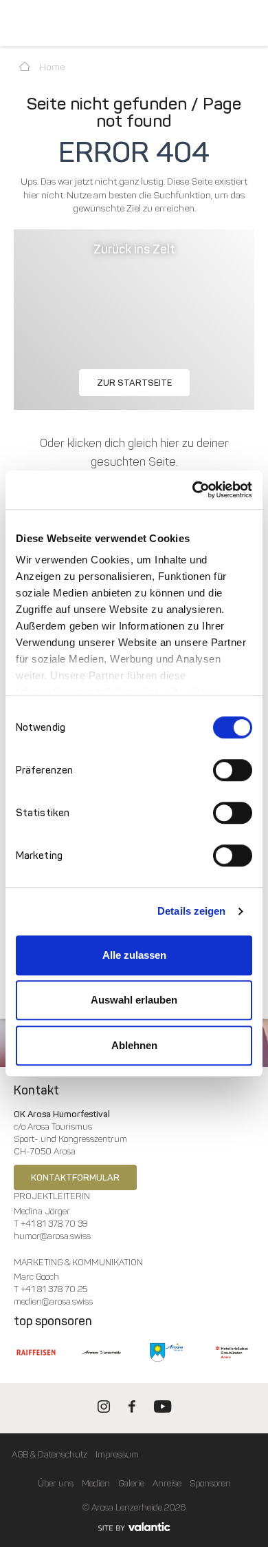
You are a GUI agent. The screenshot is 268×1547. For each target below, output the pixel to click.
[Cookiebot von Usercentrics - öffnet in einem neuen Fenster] (192, 490)
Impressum (117, 1454)
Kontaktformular (75, 1177)
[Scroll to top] (244, 1485)
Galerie (131, 1483)
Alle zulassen (134, 955)
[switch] (232, 770)
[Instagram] (104, 1409)
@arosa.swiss (65, 1236)
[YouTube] (162, 1409)
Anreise (167, 1483)
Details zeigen (191, 911)
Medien (96, 1483)
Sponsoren (210, 1483)
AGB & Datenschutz (49, 1454)
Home (51, 67)
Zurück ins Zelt (134, 249)
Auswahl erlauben (134, 1000)
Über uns (56, 1483)
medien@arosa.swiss (53, 1301)
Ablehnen (134, 1045)
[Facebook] (132, 1409)
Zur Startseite (134, 382)
